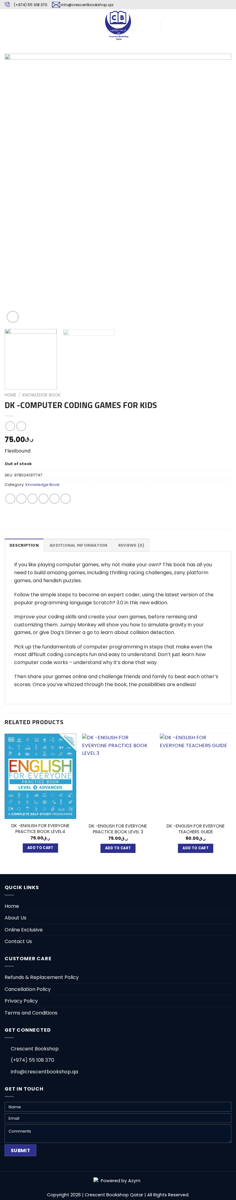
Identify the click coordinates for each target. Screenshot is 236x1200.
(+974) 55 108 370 (30, 4)
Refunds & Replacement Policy (42, 977)
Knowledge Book (41, 395)
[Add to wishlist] (14, 63)
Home (10, 395)
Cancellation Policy (28, 989)
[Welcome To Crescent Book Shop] (118, 25)
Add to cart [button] (40, 847)
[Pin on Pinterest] (54, 499)
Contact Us (18, 941)
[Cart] (169, 25)
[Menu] (8, 25)
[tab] (24, 545)
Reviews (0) (131, 545)
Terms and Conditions (31, 1012)
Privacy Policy (21, 1000)
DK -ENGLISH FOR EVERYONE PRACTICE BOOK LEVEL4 (40, 828)
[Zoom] (13, 317)
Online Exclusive (24, 929)
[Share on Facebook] (21, 499)
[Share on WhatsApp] (10, 499)
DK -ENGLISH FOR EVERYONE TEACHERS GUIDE (196, 829)
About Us (15, 917)
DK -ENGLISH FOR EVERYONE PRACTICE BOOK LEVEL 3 (118, 829)
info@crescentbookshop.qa (87, 4)
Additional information (78, 545)
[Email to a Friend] (43, 499)
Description (24, 545)
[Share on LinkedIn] (66, 499)
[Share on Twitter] (32, 499)
